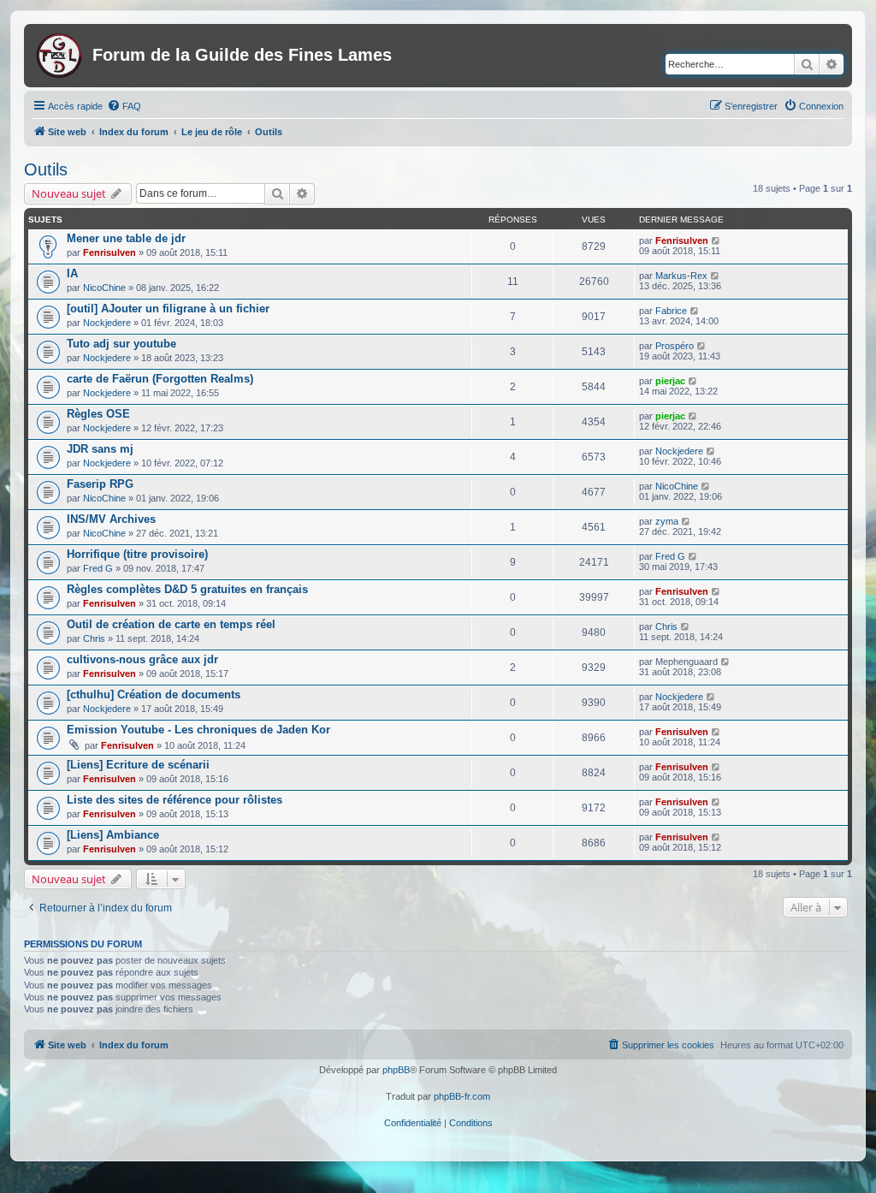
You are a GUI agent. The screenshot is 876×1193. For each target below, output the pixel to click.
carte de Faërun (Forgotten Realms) (160, 378)
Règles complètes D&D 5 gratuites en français (187, 589)
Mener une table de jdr (126, 238)
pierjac (670, 381)
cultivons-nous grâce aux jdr (142, 659)
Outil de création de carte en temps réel (171, 624)
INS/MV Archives (111, 519)
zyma (666, 521)
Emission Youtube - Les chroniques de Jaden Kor (198, 729)
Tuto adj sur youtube (121, 343)
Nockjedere (107, 323)
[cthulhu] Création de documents (153, 694)
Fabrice (671, 311)
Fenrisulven (109, 252)
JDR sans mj (100, 448)
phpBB (396, 1070)
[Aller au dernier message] (716, 240)
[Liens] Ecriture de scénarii (138, 764)
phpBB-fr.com (462, 1096)
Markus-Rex (681, 275)
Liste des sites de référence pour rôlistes (174, 799)
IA (72, 273)
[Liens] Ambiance (113, 834)
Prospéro (674, 346)
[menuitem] (124, 106)
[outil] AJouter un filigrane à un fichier (168, 308)
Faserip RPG (100, 484)
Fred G (98, 568)
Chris (94, 638)
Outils (46, 169)
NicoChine (104, 287)
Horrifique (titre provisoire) (137, 554)
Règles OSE (98, 413)
